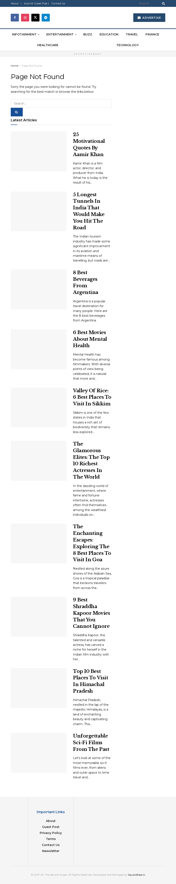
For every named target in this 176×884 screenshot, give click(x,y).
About (51, 821)
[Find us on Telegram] (46, 17)
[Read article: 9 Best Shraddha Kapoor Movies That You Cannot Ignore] (39, 617)
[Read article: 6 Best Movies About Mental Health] (39, 349)
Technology (127, 45)
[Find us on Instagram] (25, 17)
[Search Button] (162, 3)
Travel (132, 34)
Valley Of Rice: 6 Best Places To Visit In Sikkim (92, 397)
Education (109, 34)
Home (14, 65)
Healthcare (47, 45)
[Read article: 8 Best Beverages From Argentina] (39, 289)
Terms (51, 839)
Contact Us (58, 3)
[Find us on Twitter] (35, 17)
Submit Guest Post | (36, 3)
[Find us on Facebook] (15, 17)
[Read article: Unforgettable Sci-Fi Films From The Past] (39, 753)
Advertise (151, 17)
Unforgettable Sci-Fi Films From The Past (91, 742)
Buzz (87, 34)
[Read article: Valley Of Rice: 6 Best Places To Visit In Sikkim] (39, 408)
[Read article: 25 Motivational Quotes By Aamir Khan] (39, 151)
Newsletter (50, 851)
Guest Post (50, 827)
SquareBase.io (136, 874)
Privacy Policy (51, 833)
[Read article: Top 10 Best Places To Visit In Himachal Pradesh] (39, 688)
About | (16, 3)
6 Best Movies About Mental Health (90, 339)
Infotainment (24, 34)
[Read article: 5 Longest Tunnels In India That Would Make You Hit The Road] (39, 211)
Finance (152, 34)
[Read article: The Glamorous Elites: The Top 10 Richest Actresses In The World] (39, 461)
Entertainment (60, 34)
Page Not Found (32, 65)
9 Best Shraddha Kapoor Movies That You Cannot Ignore (91, 613)
